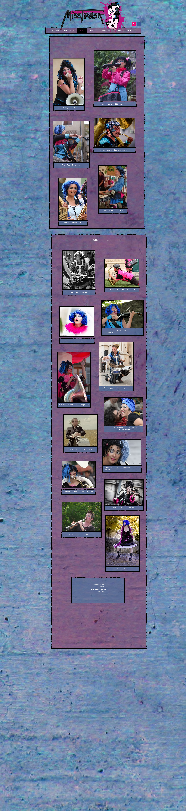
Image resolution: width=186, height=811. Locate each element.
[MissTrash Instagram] (134, 24)
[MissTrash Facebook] (139, 24)
